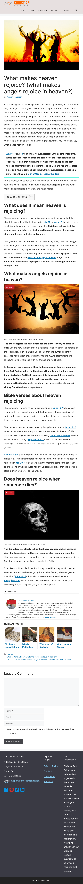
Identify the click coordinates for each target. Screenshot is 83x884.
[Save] (9, 287)
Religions (54, 10)
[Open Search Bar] (76, 10)
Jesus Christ (42, 10)
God (32, 10)
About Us (48, 781)
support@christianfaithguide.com (22, 781)
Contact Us (49, 771)
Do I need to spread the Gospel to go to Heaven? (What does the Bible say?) (39, 660)
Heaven (10, 654)
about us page (50, 617)
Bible (22, 10)
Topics (66, 10)
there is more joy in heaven (42, 257)
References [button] (11, 592)
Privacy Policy (51, 766)
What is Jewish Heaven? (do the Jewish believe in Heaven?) (32, 657)
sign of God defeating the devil (44, 174)
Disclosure (49, 776)
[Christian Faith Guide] (16, 3)
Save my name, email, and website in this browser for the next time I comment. (40, 731)
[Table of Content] (31, 196)
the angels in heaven (60, 435)
